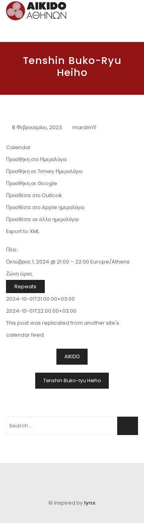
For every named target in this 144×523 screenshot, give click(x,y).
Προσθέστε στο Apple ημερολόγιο (45, 207)
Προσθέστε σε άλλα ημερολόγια (42, 219)
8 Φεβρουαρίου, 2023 (37, 127)
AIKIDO (72, 356)
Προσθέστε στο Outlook (34, 195)
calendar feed (25, 335)
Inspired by (75, 503)
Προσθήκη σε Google (31, 183)
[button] (36, 159)
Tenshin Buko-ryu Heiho (72, 380)
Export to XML (22, 231)
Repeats (25, 286)
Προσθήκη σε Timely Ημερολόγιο (44, 171)
